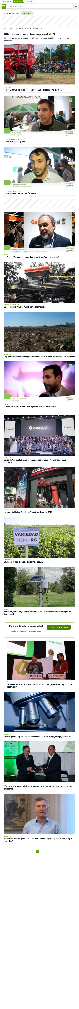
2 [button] (41, 851)
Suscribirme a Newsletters (60, 627)
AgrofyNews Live (27, 13)
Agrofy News (8, 28)
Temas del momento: (11, 13)
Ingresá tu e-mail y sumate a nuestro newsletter (26, 631)
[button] (32, 851)
